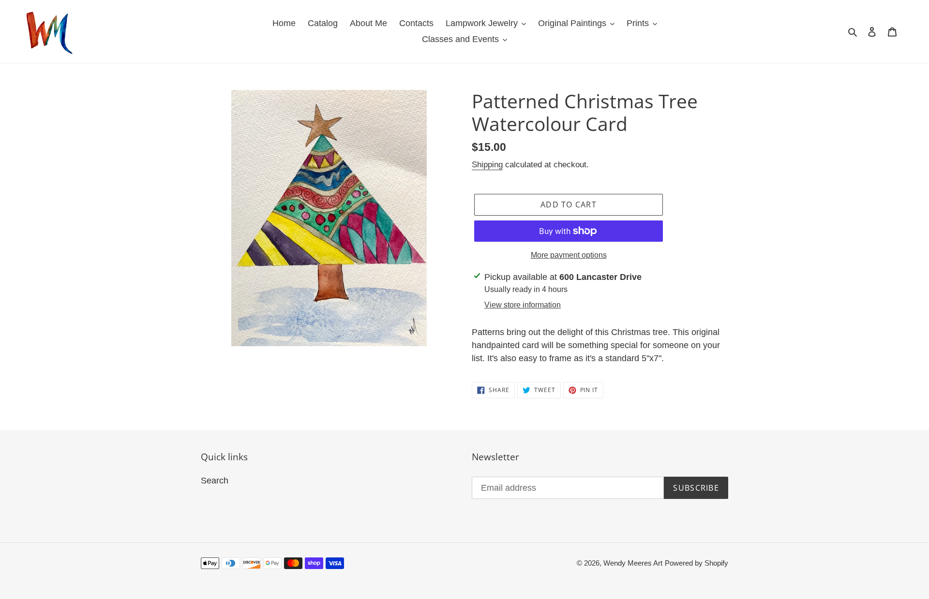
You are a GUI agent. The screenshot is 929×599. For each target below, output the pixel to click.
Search (214, 480)
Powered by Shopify (696, 563)
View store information (522, 305)
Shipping (487, 164)
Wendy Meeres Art (632, 563)
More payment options (569, 255)
